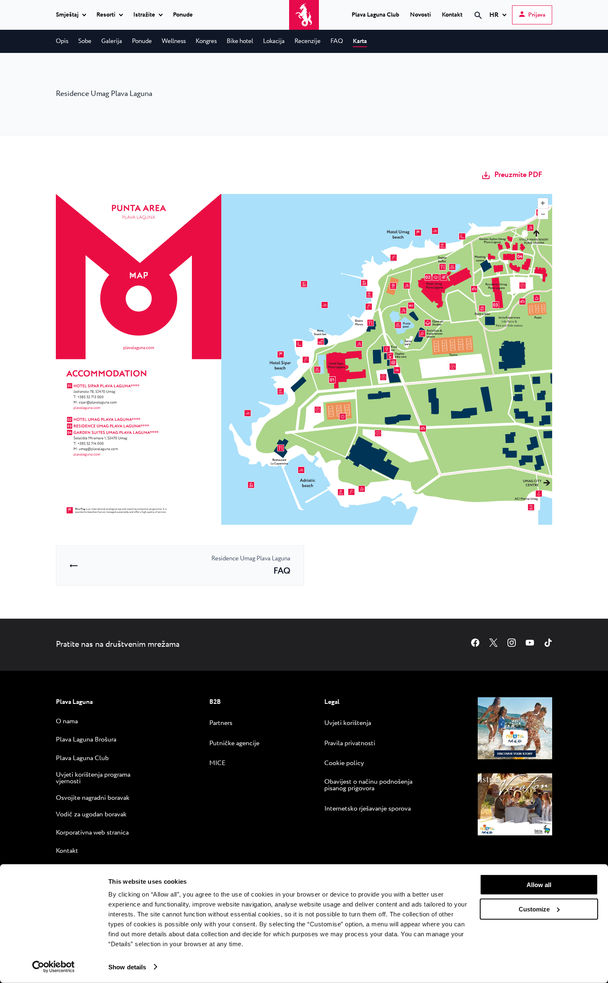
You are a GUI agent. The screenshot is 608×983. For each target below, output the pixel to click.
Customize (534, 908)
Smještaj (67, 15)
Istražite (144, 15)
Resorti (105, 15)
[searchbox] (408, 30)
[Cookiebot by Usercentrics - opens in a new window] (53, 967)
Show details (127, 966)
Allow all (539, 884)
